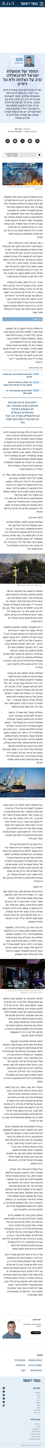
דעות (19, 59)
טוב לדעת (36, 1412)
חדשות (37, 1392)
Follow (37, 1332)
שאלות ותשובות (34, 1439)
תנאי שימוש (36, 1436)
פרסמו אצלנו (35, 1431)
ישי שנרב (19, 63)
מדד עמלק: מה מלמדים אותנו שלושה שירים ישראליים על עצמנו (17, 383)
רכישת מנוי (36, 1429)
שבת (38, 1405)
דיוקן (38, 1400)
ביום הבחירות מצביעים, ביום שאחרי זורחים (17, 375)
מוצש (38, 1402)
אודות (38, 1426)
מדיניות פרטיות (35, 1434)
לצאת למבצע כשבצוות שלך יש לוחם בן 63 (19, 392)
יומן (38, 1397)
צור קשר (37, 1424)
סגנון (38, 1407)
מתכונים (37, 1410)
